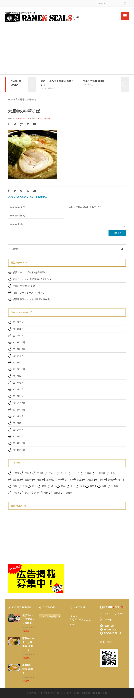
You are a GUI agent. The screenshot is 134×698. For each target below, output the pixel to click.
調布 (27, 492)
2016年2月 (18, 423)
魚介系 (57, 492)
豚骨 (36, 492)
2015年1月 (18, 436)
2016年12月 (19, 403)
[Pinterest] (28, 124)
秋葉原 (114, 486)
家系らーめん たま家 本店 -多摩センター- (33, 279)
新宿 (24, 486)
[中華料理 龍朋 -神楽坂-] (14, 667)
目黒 (82, 486)
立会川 (16, 492)
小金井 (90, 479)
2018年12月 (19, 342)
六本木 (87, 473)
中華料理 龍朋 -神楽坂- (94, 81)
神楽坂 (93, 486)
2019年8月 (18, 329)
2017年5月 (18, 382)
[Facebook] (8, 124)
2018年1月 (18, 362)
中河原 (28, 473)
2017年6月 (18, 376)
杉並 (34, 486)
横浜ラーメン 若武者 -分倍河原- (29, 272)
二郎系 (52, 473)
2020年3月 (18, 322)
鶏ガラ (69, 492)
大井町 (68, 479)
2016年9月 (18, 416)
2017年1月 (18, 396)
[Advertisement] (67, 50)
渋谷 (63, 486)
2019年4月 (18, 335)
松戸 (53, 486)
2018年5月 (18, 356)
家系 (79, 479)
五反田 (63, 473)
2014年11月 (19, 450)
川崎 (101, 479)
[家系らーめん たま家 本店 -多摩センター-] (14, 641)
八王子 (75, 473)
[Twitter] (14, 124)
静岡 (46, 492)
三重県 (16, 473)
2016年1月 (18, 430)
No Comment (44, 119)
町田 (73, 486)
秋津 (104, 486)
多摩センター (53, 479)
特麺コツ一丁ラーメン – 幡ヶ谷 (29, 292)
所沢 (15, 486)
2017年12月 (19, 369)
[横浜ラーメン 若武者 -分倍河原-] (14, 617)
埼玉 (39, 479)
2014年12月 (19, 443)
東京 (44, 486)
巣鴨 (110, 479)
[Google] (21, 124)
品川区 (16, 479)
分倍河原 (100, 473)
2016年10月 (19, 409)
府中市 (121, 479)
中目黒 (40, 473)
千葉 (112, 473)
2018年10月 (19, 349)
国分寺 (28, 479)
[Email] (34, 124)
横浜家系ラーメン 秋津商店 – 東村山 (31, 299)
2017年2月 (18, 389)
